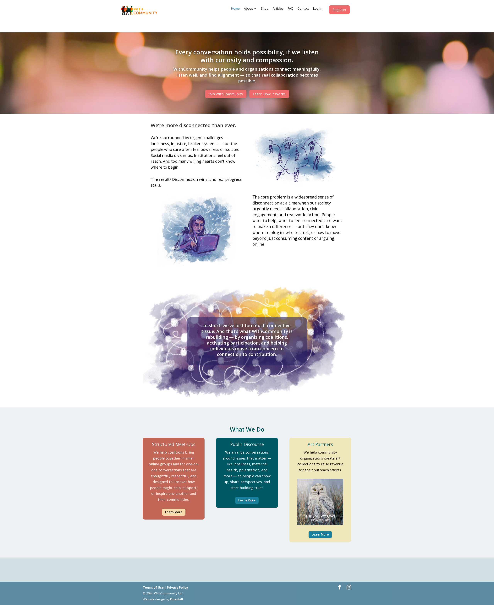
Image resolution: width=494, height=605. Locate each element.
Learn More (173, 512)
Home (235, 9)
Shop (264, 9)
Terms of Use (153, 587)
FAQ (290, 9)
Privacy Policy (177, 587)
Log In (317, 9)
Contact (303, 9)
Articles (278, 9)
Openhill (176, 599)
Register (339, 9)
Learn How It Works (269, 94)
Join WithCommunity (226, 94)
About (248, 9)
